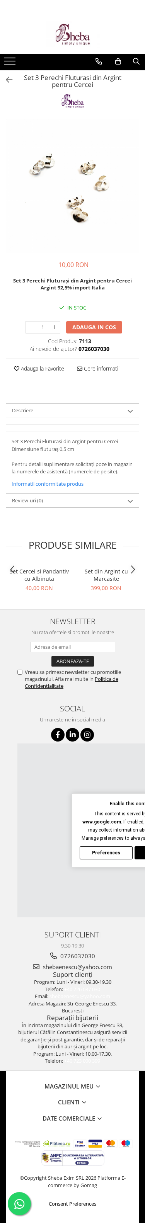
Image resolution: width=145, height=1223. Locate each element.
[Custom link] (10, 63)
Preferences (106, 853)
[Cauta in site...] (136, 61)
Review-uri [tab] (27, 500)
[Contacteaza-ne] (98, 61)
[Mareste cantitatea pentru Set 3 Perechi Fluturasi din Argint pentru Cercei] (54, 327)
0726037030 (77, 956)
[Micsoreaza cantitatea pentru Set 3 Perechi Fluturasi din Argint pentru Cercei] (31, 327)
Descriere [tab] (22, 410)
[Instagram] (87, 735)
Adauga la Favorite (41, 368)
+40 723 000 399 (82, 1060)
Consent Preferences (72, 1203)
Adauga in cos (94, 327)
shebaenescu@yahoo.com (76, 967)
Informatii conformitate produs (48, 483)
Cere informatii (100, 368)
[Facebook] (58, 735)
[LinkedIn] (72, 735)
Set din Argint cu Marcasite (106, 575)
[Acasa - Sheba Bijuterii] (72, 34)
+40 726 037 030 (82, 989)
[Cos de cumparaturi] (118, 61)
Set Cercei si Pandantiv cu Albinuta (39, 575)
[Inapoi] (6, 80)
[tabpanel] (72, 186)
